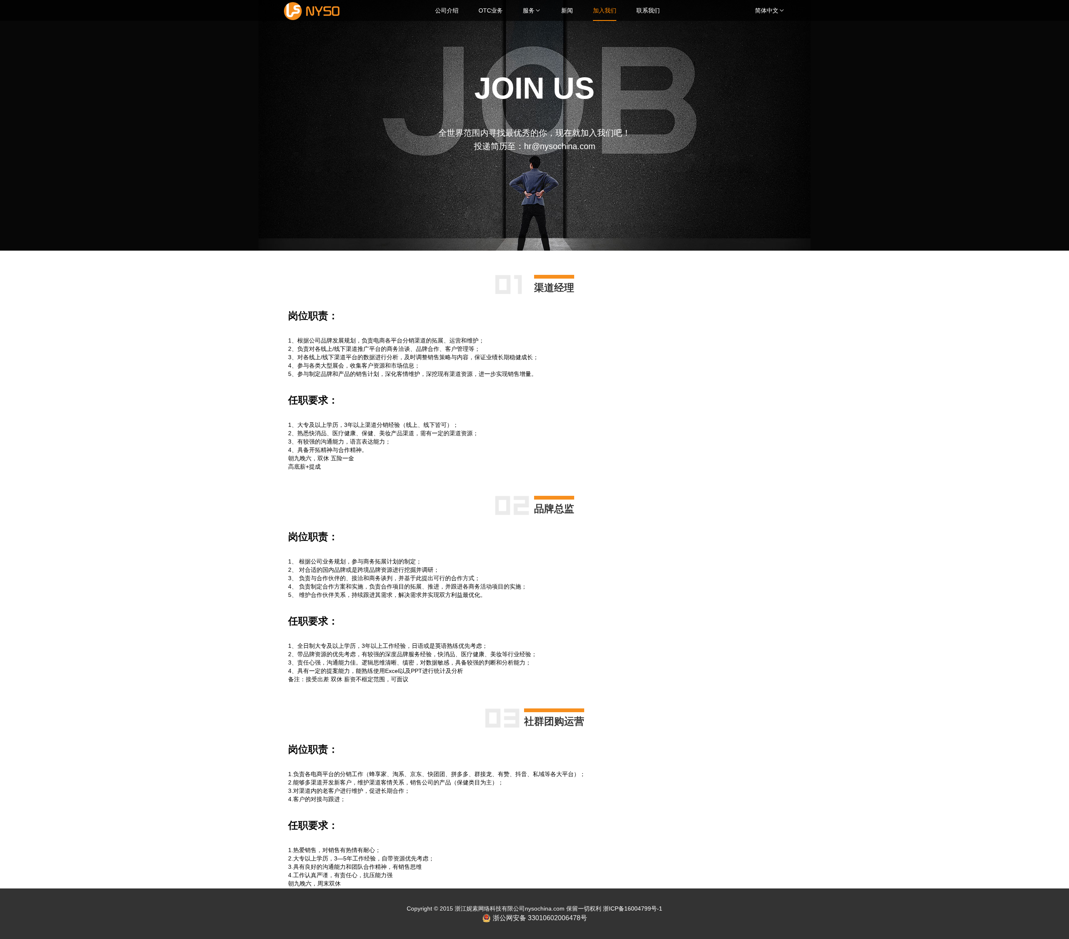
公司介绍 (447, 10)
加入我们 (604, 10)
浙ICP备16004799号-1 (632, 908)
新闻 (567, 10)
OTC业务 (491, 10)
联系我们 (648, 10)
